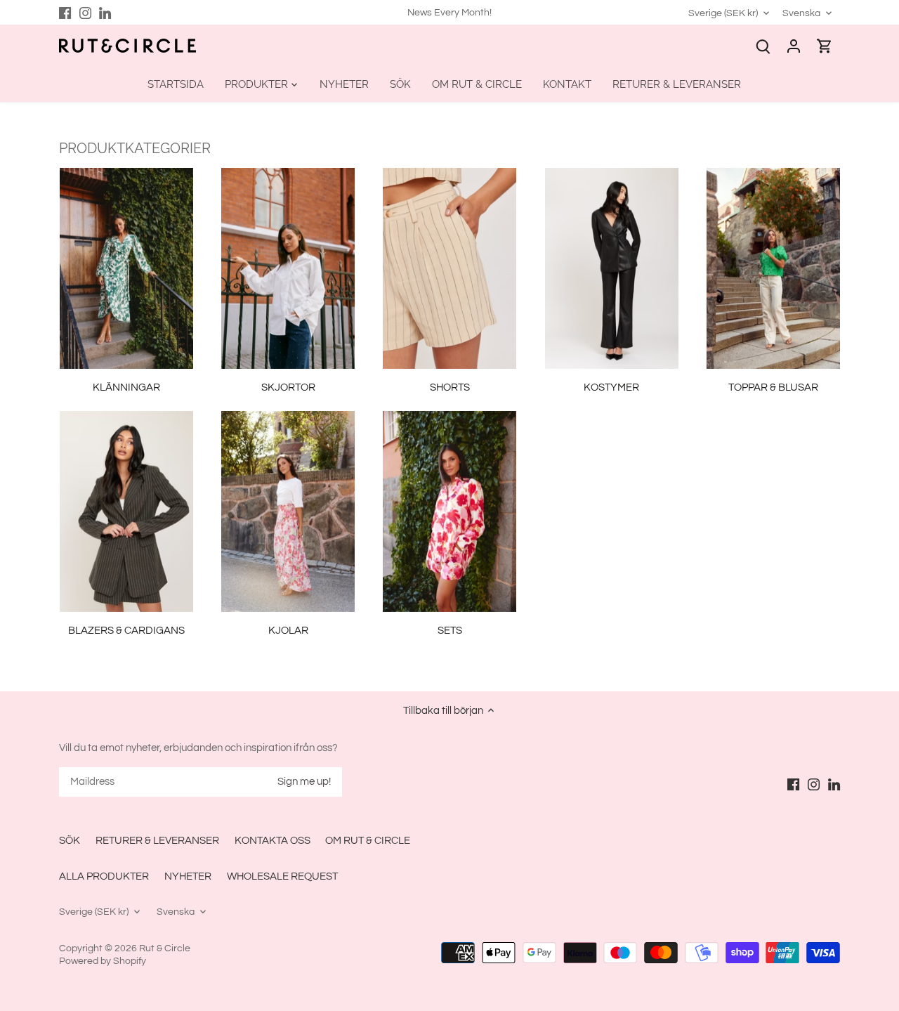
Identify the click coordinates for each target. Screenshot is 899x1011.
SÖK (69, 840)
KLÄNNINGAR (126, 387)
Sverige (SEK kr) (723, 13)
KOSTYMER (611, 387)
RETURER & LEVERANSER (157, 840)
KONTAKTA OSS (272, 840)
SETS (450, 630)
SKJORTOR (288, 387)
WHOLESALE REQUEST (282, 876)
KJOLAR (288, 630)
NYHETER (187, 876)
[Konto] (793, 46)
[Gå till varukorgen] (824, 46)
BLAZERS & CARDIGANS (126, 630)
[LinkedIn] (105, 12)
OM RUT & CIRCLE (367, 840)
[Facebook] (65, 12)
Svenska (801, 13)
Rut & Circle (164, 948)
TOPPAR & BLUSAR (773, 387)
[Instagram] (85, 12)
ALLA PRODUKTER (104, 876)
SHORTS (450, 387)
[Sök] (762, 46)
